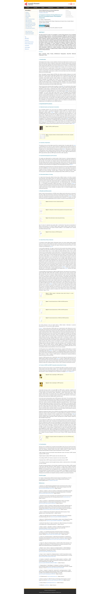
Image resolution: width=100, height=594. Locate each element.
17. (39, 565)
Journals (35, 7)
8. (39, 519)
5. (39, 505)
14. (39, 547)
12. (39, 536)
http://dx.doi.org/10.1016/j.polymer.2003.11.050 (55, 580)
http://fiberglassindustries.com (52, 582)
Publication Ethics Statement (30, 25)
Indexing (26, 12)
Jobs (73, 7)
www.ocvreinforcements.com (52, 576)
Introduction (27, 40)
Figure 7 (41, 328)
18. (39, 570)
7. (39, 515)
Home (28, 7)
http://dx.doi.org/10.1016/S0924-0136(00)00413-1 (59, 516)
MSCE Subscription (28, 21)
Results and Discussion (29, 43)
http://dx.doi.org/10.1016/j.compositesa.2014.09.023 (58, 539)
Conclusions (27, 45)
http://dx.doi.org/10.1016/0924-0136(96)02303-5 (55, 520)
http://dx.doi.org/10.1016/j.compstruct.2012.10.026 (47, 556)
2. (39, 490)
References (27, 49)
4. (39, 500)
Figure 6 (51, 246)
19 (39, 117)
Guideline (27, 17)
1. (39, 485)
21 (43, 120)
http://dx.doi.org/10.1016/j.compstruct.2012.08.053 (55, 567)
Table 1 (73, 123)
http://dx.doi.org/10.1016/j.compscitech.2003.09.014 (51, 509)
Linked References (68, 15)
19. (39, 576)
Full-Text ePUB (68, 14)
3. (39, 495)
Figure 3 (71, 164)
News (58, 7)
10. (39, 526)
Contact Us (54, 590)
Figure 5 (70, 195)
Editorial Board (28, 16)
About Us (66, 7)
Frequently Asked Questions (30, 28)
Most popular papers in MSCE (30, 24)
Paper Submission (28, 20)
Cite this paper (27, 47)
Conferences (50, 7)
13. (39, 542)
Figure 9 (58, 358)
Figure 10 (67, 371)
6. (39, 511)
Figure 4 (73, 183)
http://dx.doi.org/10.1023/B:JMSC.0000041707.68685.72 (48, 562)
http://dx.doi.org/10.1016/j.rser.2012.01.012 (46, 493)
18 (67, 91)
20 (67, 118)
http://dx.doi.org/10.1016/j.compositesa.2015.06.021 (47, 551)
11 (39, 91)
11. (39, 531)
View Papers (27, 13)
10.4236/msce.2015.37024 (43, 12)
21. (39, 582)
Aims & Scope (27, 15)
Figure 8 (50, 350)
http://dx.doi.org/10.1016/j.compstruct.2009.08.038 (47, 503)
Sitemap (51, 590)
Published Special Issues (29, 32)
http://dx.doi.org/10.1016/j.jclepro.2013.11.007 (46, 488)
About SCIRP (48, 590)
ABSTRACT (27, 38)
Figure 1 (52, 112)
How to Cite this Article (69, 16)
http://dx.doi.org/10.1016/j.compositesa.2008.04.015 (47, 529)
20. (39, 578)
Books (43, 7)
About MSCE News (28, 26)
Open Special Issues (28, 31)
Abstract (67, 10)
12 (65, 91)
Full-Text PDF (68, 11)
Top (25, 36)
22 (47, 167)
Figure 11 (72, 371)
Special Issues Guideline (29, 33)
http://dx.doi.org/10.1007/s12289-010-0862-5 (53, 534)
